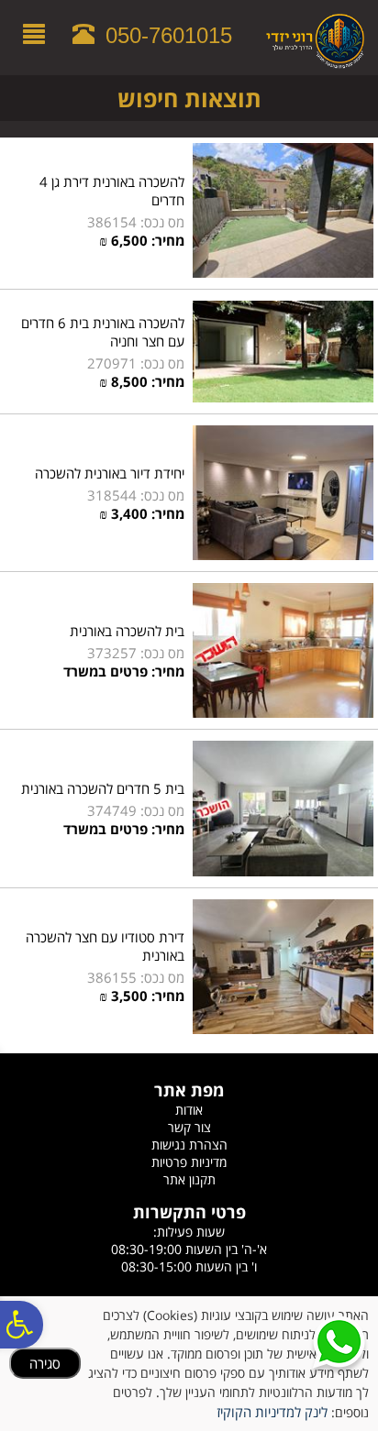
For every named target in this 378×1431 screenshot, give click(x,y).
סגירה (45, 1363)
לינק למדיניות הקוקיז (272, 1412)
